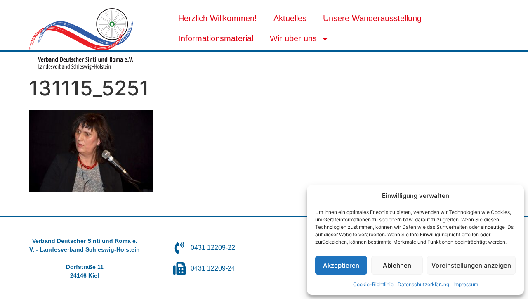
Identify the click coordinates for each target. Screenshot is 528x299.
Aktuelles (289, 18)
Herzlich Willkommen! (217, 18)
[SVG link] (81, 39)
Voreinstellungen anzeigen (471, 265)
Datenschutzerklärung (423, 284)
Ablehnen (397, 265)
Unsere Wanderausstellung (372, 18)
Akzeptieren (341, 265)
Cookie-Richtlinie (373, 284)
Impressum (465, 284)
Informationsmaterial (215, 38)
